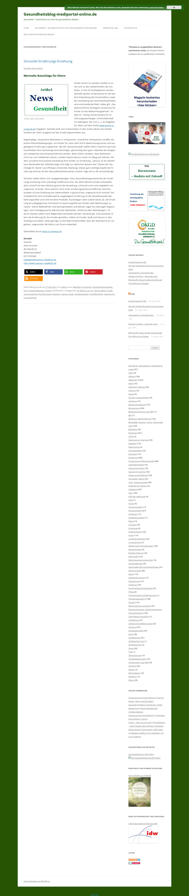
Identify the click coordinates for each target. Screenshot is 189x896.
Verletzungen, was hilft (138, 662)
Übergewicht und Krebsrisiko (141, 272)
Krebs (130, 535)
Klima (130, 521)
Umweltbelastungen (137, 659)
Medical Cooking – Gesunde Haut (143, 276)
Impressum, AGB (110, 28)
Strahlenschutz (135, 644)
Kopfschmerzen (135, 531)
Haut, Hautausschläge (138, 482)
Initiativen (132, 514)
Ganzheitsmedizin (136, 464)
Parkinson (132, 584)
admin (64, 287)
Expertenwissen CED (137, 262)
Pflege (131, 592)
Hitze (130, 500)
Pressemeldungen (36, 290)
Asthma (131, 390)
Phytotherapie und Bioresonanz (142, 595)
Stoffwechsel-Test (136, 641)
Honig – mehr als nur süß (139, 722)
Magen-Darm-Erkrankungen (140, 546)
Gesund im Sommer (137, 471)
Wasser (131, 669)
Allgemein (77, 287)
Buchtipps (132, 433)
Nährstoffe (133, 556)
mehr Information (156, 7)
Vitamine (132, 666)
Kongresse (133, 528)
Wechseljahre (134, 673)
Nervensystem (134, 570)
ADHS (130, 373)
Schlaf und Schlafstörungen (140, 623)
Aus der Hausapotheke (138, 397)
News (130, 574)
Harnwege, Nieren (136, 479)
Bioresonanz (133, 408)
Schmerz (132, 627)
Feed (133, 294)
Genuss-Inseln (67, 294)
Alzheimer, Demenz (136, 387)
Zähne (131, 680)
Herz (130, 493)
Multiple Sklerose (136, 553)
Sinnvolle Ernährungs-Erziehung (48, 61)
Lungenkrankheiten (137, 539)
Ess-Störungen (45, 294)
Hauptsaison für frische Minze (141, 697)
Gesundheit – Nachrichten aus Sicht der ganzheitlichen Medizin (66, 28)
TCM (130, 652)
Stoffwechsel (134, 637)
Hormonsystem (135, 507)
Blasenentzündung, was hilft (140, 411)
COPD (131, 436)
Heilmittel (132, 489)
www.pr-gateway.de (52, 231)
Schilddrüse (133, 620)
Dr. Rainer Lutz (83, 290)
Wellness (132, 676)
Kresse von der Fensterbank (140, 715)
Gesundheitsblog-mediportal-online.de (60, 14)
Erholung (132, 454)
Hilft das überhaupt (137, 496)
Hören (131, 503)
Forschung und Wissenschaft (141, 461)
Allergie (131, 376)
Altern (131, 383)
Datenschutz (130, 28)
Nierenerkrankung (136, 577)
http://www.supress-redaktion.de (40, 263)
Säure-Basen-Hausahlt (138, 616)
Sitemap (95, 894)
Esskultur (56, 294)
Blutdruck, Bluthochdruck (139, 418)
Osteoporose (134, 581)
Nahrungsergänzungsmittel (140, 560)
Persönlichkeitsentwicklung (140, 588)
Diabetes (132, 443)
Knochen (132, 524)
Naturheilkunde (135, 563)
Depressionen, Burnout (138, 440)
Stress (131, 648)
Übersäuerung (134, 655)
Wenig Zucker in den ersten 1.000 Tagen (145, 729)
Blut (130, 415)
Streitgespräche (81, 294)
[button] (33, 271)
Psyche (48, 290)
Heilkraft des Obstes (137, 486)
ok (174, 7)
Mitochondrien (135, 549)
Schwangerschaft (135, 630)
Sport (130, 634)
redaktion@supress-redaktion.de (40, 259)
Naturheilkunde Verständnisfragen (143, 567)
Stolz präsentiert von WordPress (37, 881)
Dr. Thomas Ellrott (98, 290)
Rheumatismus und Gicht (139, 606)
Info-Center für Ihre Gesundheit (39, 34)
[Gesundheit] (134, 860)
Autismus (132, 401)
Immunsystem (134, 510)
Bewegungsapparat (136, 404)
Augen (131, 394)
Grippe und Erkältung (137, 475)
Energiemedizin (135, 450)
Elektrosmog (134, 447)
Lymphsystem (134, 542)
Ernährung (86, 287)
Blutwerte (132, 429)
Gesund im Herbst (136, 468)
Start (26, 28)
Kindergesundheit (136, 517)
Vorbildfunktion (96, 294)
